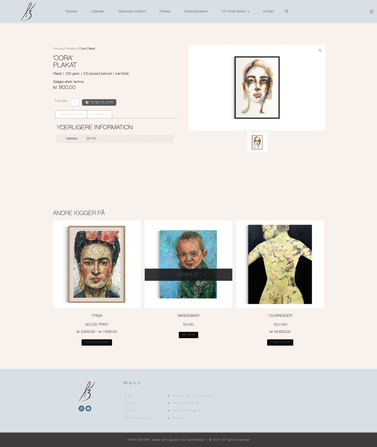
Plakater (165, 11)
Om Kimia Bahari (233, 11)
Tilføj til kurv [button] (280, 342)
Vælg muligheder (96, 342)
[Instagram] (81, 408)
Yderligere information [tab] (71, 114)
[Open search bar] (287, 11)
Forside (58, 48)
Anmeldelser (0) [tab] (99, 114)
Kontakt (268, 11)
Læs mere (188, 335)
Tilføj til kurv (101, 102)
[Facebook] (88, 408)
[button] (235, 11)
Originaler (97, 11)
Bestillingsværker (196, 11)
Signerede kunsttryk (132, 11)
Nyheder (71, 11)
